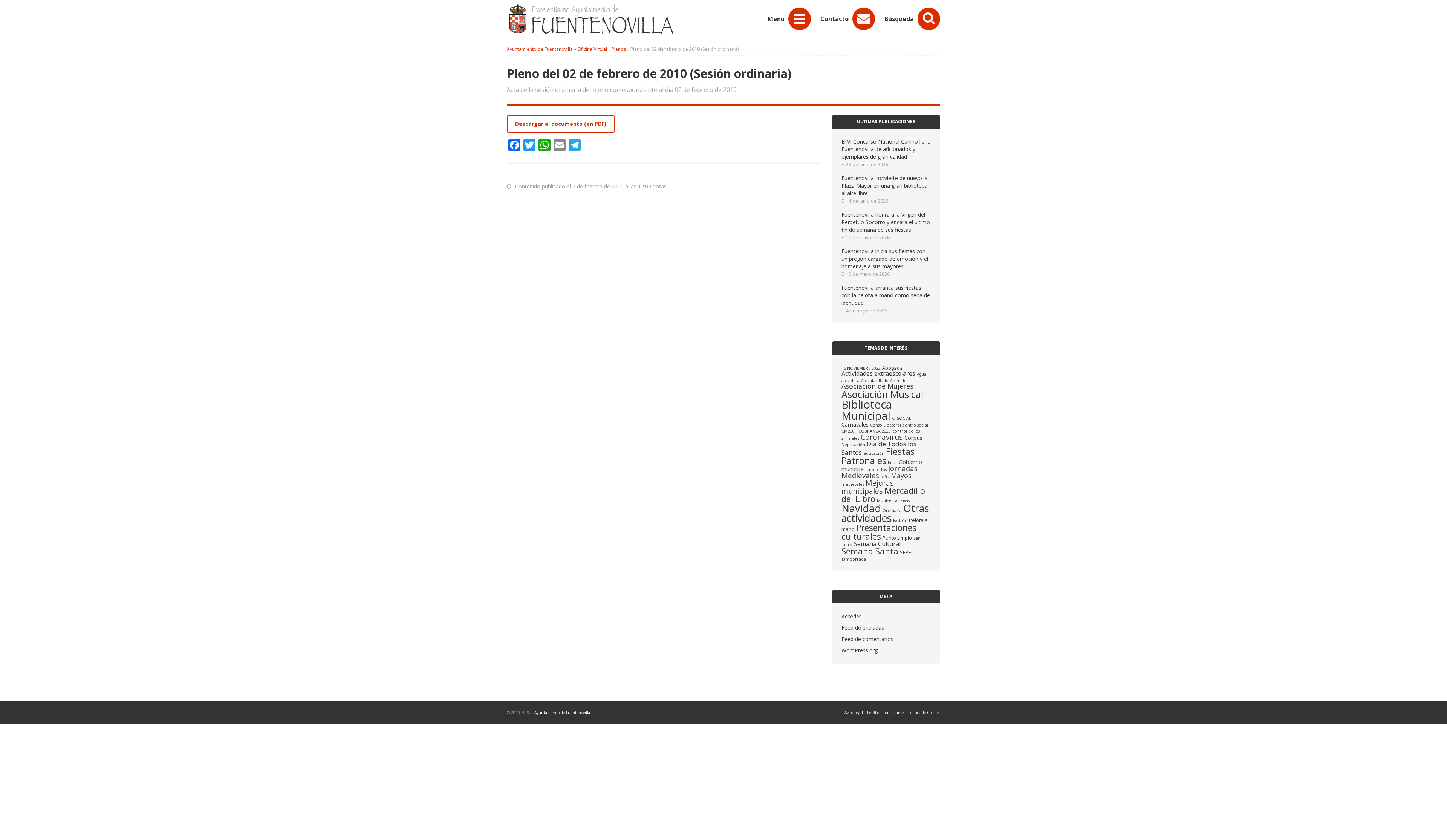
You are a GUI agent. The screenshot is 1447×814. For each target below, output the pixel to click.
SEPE (905, 552)
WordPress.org (859, 650)
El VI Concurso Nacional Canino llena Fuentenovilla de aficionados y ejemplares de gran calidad (886, 149)
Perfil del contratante (885, 712)
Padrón (900, 520)
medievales (852, 484)
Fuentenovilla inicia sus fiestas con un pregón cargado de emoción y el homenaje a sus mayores (884, 259)
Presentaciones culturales (878, 532)
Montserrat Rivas (893, 500)
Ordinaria (892, 510)
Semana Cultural (877, 544)
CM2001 (849, 431)
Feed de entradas (862, 627)
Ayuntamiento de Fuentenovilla (562, 712)
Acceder (851, 616)
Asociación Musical (882, 394)
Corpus (913, 437)
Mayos (901, 475)
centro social (915, 425)
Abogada (892, 367)
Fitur (892, 462)
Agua (921, 374)
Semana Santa (869, 551)
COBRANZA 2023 (874, 431)
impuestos (876, 469)
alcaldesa (850, 380)
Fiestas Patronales (878, 456)
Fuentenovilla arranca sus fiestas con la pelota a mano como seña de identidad (885, 295)
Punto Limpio (897, 537)
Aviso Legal (853, 712)
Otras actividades (885, 513)
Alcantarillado (875, 380)
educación (873, 453)
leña (885, 476)
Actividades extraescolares (878, 373)
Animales (899, 380)
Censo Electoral (885, 425)
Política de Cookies (924, 712)
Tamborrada (853, 559)
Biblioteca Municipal (866, 410)
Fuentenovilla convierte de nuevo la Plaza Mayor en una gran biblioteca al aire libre (884, 185)
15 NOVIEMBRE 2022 (861, 368)
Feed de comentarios (867, 639)
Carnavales (855, 424)
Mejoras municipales (867, 487)
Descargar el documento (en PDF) (560, 123)
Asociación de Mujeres (877, 385)
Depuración (853, 444)
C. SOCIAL (901, 418)
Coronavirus (882, 437)
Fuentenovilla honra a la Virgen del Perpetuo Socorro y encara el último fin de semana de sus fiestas (885, 222)
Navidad (861, 508)
